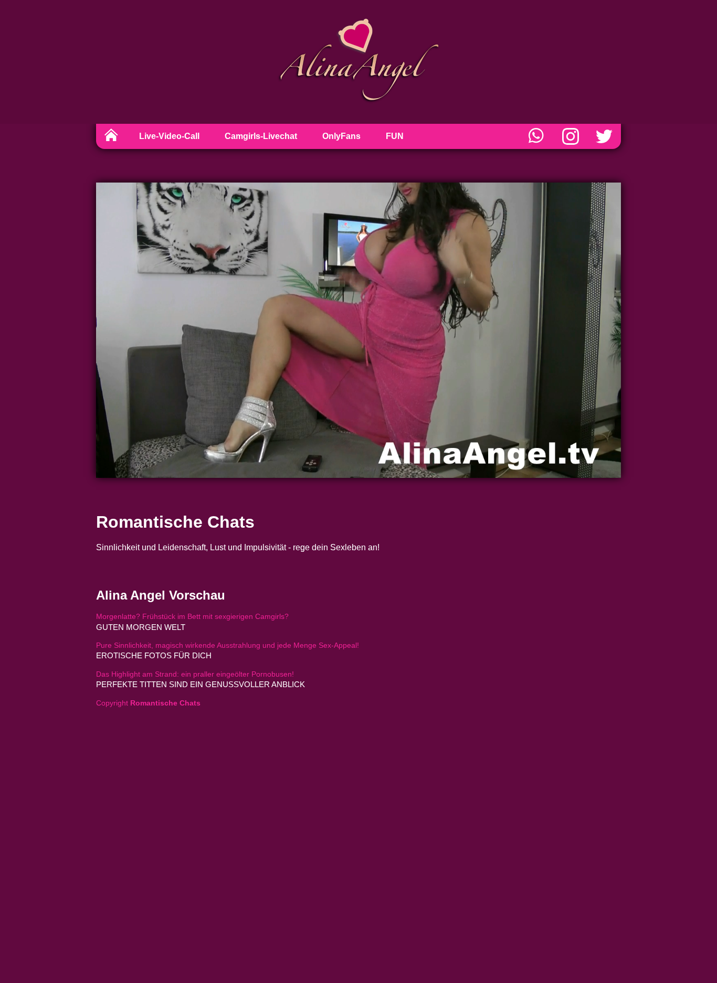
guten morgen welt (140, 627)
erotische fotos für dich (154, 655)
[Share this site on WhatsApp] (537, 136)
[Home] (111, 136)
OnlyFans (341, 136)
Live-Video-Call (169, 136)
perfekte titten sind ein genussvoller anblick (200, 684)
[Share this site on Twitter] (604, 136)
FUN (395, 136)
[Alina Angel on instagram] (570, 136)
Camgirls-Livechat (261, 136)
